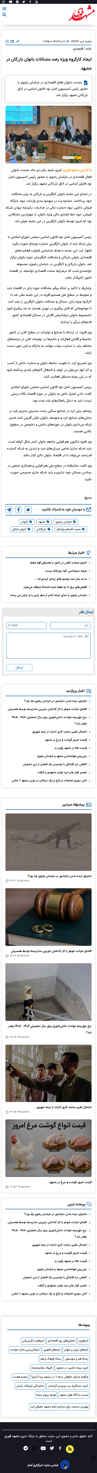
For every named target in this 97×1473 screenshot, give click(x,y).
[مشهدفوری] (81, 13)
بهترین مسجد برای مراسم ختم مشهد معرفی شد (59, 1407)
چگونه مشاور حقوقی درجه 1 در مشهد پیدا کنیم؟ (59, 1377)
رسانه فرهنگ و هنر (50, 1359)
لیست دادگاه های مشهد (73, 1395)
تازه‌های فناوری (51, 1350)
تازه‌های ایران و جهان (76, 1350)
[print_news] (7, 42)
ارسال (19, 667)
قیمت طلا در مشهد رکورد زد (70, 748)
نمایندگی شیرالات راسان (30, 1386)
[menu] (4, 9)
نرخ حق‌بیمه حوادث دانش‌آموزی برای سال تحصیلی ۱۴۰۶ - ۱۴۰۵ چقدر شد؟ (49, 720)
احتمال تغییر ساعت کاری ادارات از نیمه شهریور (59, 732)
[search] (4, 15)
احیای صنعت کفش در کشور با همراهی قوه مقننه (58, 563)
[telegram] (8, 509)
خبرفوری (83, 1341)
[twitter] (28, 509)
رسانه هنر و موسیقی (76, 1359)
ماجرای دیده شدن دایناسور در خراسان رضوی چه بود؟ (55, 701)
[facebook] (18, 509)
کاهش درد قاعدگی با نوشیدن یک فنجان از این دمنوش (55, 764)
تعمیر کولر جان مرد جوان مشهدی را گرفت (62, 773)
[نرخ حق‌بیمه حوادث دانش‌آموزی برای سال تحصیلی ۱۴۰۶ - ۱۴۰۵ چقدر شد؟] (48, 992)
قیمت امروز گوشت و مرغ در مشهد (66, 740)
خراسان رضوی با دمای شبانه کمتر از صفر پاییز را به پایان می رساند (48, 595)
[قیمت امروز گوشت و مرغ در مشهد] (48, 1148)
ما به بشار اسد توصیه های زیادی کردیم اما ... (60, 579)
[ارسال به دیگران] (12, 41)
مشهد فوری (12, 1436)
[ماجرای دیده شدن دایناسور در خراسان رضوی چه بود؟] (48, 842)
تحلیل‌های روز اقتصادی (61, 1341)
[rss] (36, 2)
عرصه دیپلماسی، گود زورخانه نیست (66, 571)
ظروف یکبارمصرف (42, 1368)
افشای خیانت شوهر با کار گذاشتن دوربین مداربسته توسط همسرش (47, 709)
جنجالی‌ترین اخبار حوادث (25, 1350)
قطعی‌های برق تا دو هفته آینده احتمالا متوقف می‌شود (55, 587)
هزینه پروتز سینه (46, 1395)
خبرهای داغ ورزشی (33, 1341)
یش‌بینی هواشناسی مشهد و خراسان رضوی (62, 756)
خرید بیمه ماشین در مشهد (72, 1368)
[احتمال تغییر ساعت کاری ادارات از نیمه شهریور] (48, 1073)
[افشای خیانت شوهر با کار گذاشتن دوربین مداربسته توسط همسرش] (48, 917)
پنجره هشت (20, 1377)
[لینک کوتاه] (18, 41)
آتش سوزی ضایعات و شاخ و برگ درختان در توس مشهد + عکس (49, 781)
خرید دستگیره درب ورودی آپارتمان (68, 1386)
